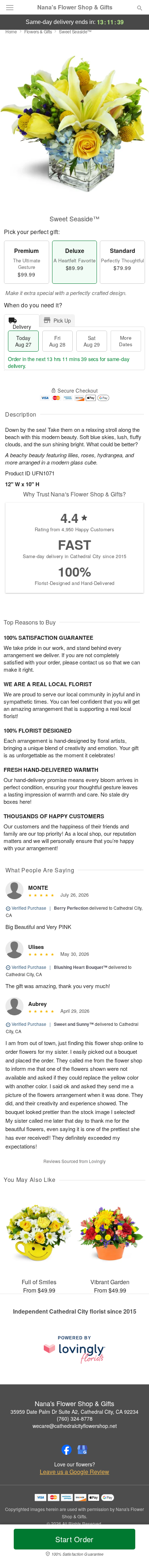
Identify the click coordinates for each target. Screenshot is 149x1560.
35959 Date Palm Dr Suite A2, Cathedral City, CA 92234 (74, 1411)
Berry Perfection (71, 908)
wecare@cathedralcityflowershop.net (75, 1425)
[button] (133, 1544)
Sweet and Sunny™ (74, 1024)
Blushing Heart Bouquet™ (80, 967)
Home (11, 31)
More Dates (125, 341)
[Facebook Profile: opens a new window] (66, 1450)
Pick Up (62, 320)
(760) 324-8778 (75, 1418)
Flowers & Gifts (38, 31)
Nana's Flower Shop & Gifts (74, 7)
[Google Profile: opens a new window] (82, 1450)
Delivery (22, 325)
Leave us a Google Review (74, 1472)
